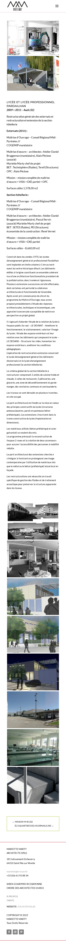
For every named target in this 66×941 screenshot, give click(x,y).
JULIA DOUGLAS (26, 906)
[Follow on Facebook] (9, 931)
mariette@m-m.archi (17, 871)
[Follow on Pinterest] (21, 931)
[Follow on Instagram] (15, 931)
